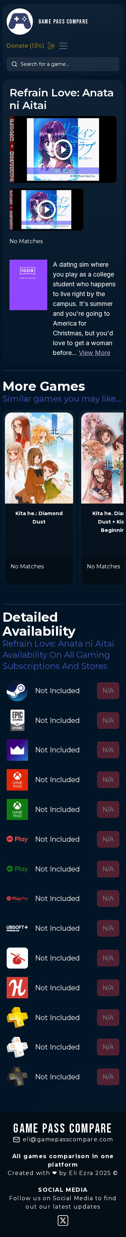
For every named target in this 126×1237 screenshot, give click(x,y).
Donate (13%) (25, 45)
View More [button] (94, 352)
